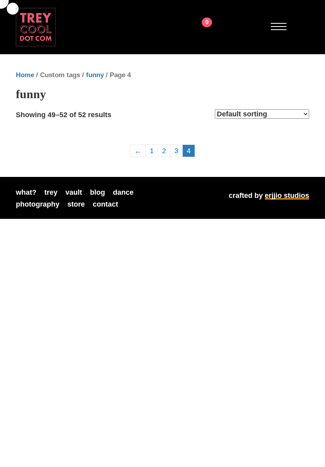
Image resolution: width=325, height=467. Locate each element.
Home (25, 75)
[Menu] (279, 27)
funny (95, 75)
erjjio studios (287, 195)
